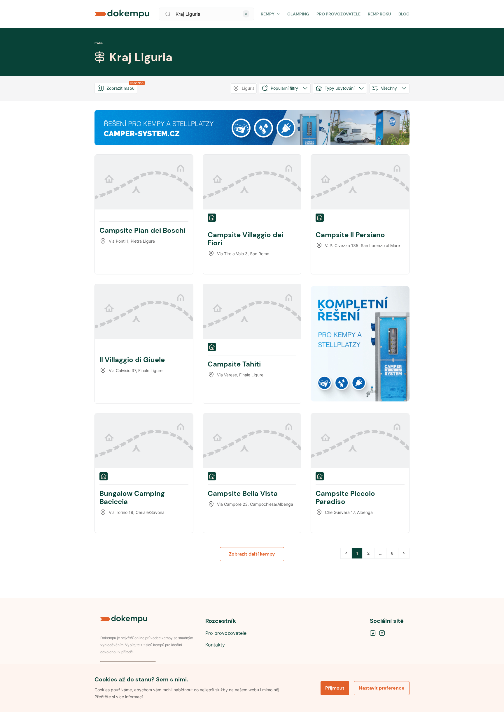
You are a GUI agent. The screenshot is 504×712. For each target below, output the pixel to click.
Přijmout (334, 688)
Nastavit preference (382, 688)
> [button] (404, 553)
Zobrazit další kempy (252, 554)
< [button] (346, 553)
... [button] (380, 553)
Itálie (98, 43)
